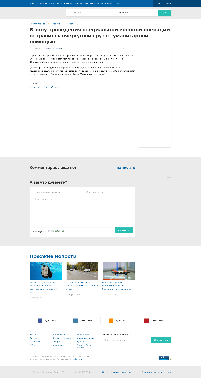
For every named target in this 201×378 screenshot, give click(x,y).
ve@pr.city (77, 359)
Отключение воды (85, 338)
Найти (164, 13)
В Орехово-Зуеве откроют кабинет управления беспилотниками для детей (116, 285)
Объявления (67, 3)
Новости (34, 3)
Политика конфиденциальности (156, 372)
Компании (54, 3)
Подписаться (161, 340)
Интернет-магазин (110, 3)
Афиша (43, 3)
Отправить (123, 230)
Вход (168, 3)
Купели (80, 341)
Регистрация (83, 334)
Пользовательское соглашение (117, 372)
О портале (58, 345)
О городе (57, 341)
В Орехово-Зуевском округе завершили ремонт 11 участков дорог (82, 285)
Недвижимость (91, 3)
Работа (78, 3)
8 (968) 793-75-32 (83, 372)
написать (126, 167)
